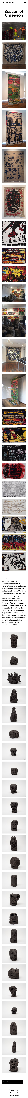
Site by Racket (14, 1095)
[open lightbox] (14, 31)
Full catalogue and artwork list (12, 1082)
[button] (24, 2)
